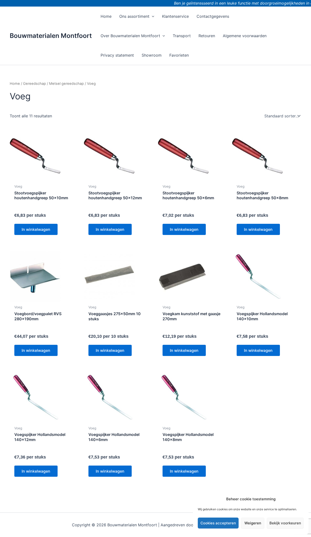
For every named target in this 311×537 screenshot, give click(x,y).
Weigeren (252, 523)
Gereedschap (34, 83)
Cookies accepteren (218, 523)
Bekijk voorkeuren (285, 523)
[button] (151, 16)
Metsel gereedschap (66, 83)
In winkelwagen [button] (36, 229)
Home (15, 83)
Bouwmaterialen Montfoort (51, 35)
